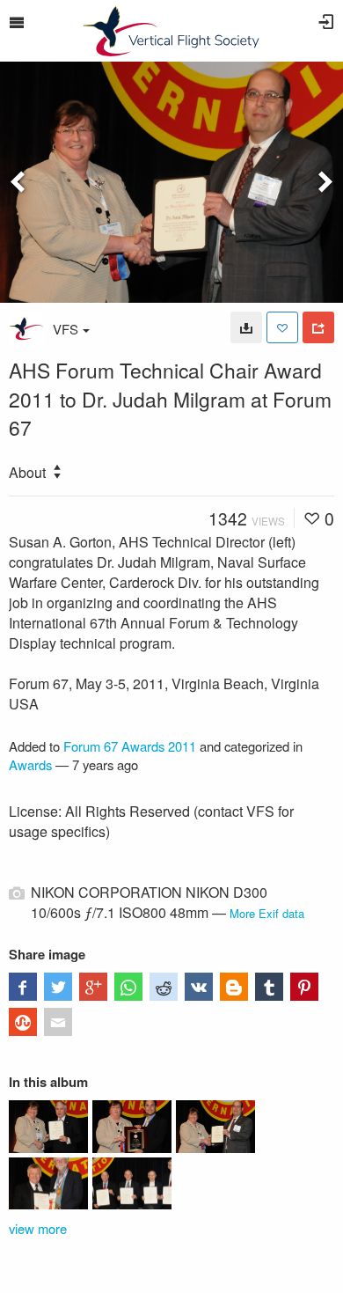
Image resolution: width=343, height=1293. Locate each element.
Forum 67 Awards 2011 (129, 746)
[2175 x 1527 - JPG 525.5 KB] (246, 327)
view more (38, 1228)
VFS (65, 329)
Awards (30, 764)
